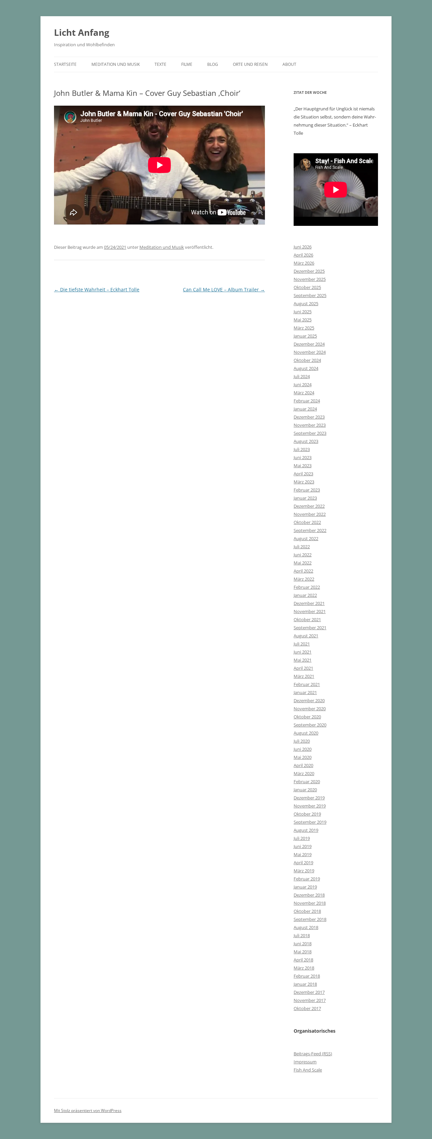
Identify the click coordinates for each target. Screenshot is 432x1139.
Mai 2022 (303, 563)
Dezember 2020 (309, 700)
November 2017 (310, 1000)
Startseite (65, 64)
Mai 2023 (303, 465)
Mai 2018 (303, 952)
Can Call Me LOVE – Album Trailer (224, 289)
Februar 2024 (307, 401)
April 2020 (303, 765)
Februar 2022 (307, 587)
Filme (186, 64)
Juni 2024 (303, 384)
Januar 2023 (305, 498)
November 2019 (310, 806)
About (289, 64)
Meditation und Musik (115, 64)
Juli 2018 (302, 935)
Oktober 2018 (307, 911)
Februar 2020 (307, 781)
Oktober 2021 (307, 619)
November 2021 (310, 611)
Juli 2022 (302, 547)
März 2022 (304, 579)
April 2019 (303, 862)
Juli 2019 (302, 838)
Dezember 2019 (309, 798)
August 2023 (306, 441)
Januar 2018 (305, 984)
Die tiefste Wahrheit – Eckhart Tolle (96, 289)
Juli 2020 (302, 741)
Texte (160, 64)
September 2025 (310, 295)
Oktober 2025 (307, 287)
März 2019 (304, 871)
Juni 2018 (303, 944)
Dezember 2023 (309, 417)
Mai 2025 (303, 320)
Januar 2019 (305, 887)
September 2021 (310, 628)
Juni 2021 (303, 652)
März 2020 (304, 773)
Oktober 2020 (307, 717)
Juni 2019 (303, 846)
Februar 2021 (307, 684)
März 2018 (304, 968)
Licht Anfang (81, 32)
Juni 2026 (303, 247)
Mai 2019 (303, 854)
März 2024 (304, 393)
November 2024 (310, 352)
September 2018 (310, 919)
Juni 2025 (303, 312)
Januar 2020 (305, 790)
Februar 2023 (307, 490)
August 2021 (306, 636)
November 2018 (310, 903)
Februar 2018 (307, 976)
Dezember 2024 (309, 344)
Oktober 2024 (307, 360)
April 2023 (303, 474)
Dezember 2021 (309, 603)
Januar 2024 (305, 409)
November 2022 (310, 514)
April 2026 (303, 255)
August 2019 (306, 830)
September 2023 (310, 433)
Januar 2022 (305, 595)
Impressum (305, 1062)
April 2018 (303, 960)
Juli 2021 (302, 644)
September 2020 (310, 725)
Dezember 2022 (309, 506)
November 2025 (310, 279)
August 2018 (306, 927)
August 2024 (306, 368)
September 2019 (310, 822)
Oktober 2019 (307, 814)
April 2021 (303, 668)
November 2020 (310, 709)
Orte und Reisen (250, 64)
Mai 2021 (303, 660)
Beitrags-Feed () (313, 1054)
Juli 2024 (302, 376)
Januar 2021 (305, 692)
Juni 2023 (303, 457)
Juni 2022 (303, 555)
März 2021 (304, 676)
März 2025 (304, 328)
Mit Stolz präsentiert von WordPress (88, 1110)
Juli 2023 (302, 449)
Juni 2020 (303, 749)
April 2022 (303, 571)
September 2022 (310, 530)
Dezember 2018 (309, 895)
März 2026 (304, 263)
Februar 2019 (307, 879)
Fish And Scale (308, 1070)
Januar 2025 (305, 336)
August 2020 (306, 733)
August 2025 (306, 303)
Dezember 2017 (309, 992)
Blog (212, 64)
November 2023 (310, 425)
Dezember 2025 (309, 271)
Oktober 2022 (307, 522)
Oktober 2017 (307, 1008)
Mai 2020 (303, 757)
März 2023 (304, 482)
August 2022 (306, 538)
